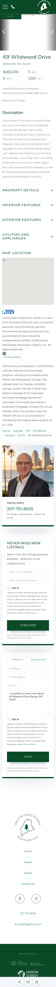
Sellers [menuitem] (28, 873)
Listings (18, 430)
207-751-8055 (13, 7)
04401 (21, 435)
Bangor (10, 435)
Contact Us (17, 660)
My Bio (10, 518)
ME (28, 430)
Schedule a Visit (38, 660)
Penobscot (39, 430)
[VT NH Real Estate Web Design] (28, 975)
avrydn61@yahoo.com (28, 924)
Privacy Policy (12, 357)
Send (28, 756)
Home (6, 430)
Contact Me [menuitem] (28, 884)
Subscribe (28, 625)
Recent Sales (25, 514)
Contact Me (39, 514)
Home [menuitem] (28, 851)
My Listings (12, 514)
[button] (5, 32)
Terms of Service (27, 771)
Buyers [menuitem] (28, 862)
